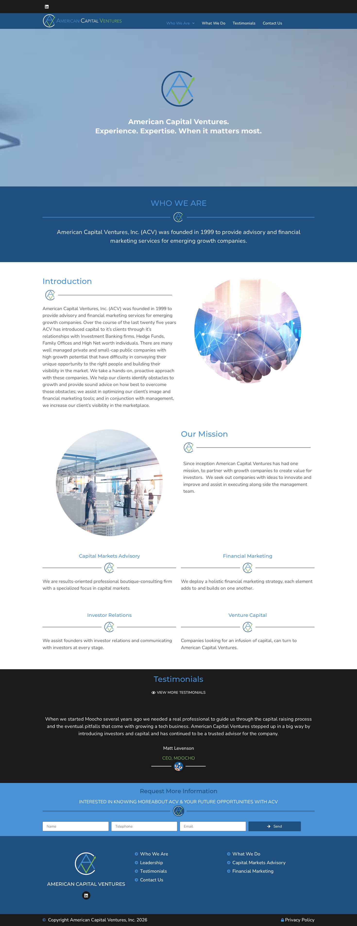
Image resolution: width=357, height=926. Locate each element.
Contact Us (272, 23)
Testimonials (244, 23)
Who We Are (178, 23)
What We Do (213, 23)
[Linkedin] (46, 6)
